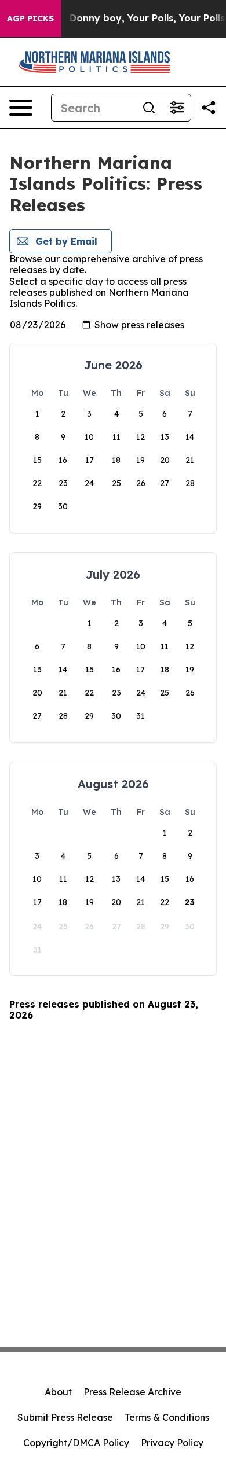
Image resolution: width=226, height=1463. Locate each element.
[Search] (149, 107)
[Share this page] (209, 107)
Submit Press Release (65, 1417)
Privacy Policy (172, 1443)
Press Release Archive (132, 1392)
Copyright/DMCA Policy (76, 1443)
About (58, 1392)
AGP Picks (30, 18)
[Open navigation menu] (20, 107)
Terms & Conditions (167, 1417)
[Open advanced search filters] (177, 107)
